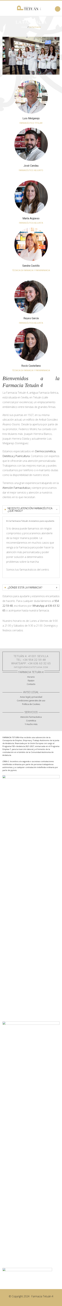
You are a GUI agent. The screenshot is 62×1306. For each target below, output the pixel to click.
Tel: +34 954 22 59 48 (31, 659)
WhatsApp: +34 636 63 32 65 (31, 663)
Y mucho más (31, 724)
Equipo (31, 680)
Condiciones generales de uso (31, 700)
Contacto (31, 684)
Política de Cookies (31, 704)
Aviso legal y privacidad (31, 697)
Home (24, 26)
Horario (31, 677)
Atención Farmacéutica (16, 488)
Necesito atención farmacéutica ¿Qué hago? (33, 509)
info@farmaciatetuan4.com (31, 667)
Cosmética (31, 720)
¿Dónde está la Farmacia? (32, 587)
